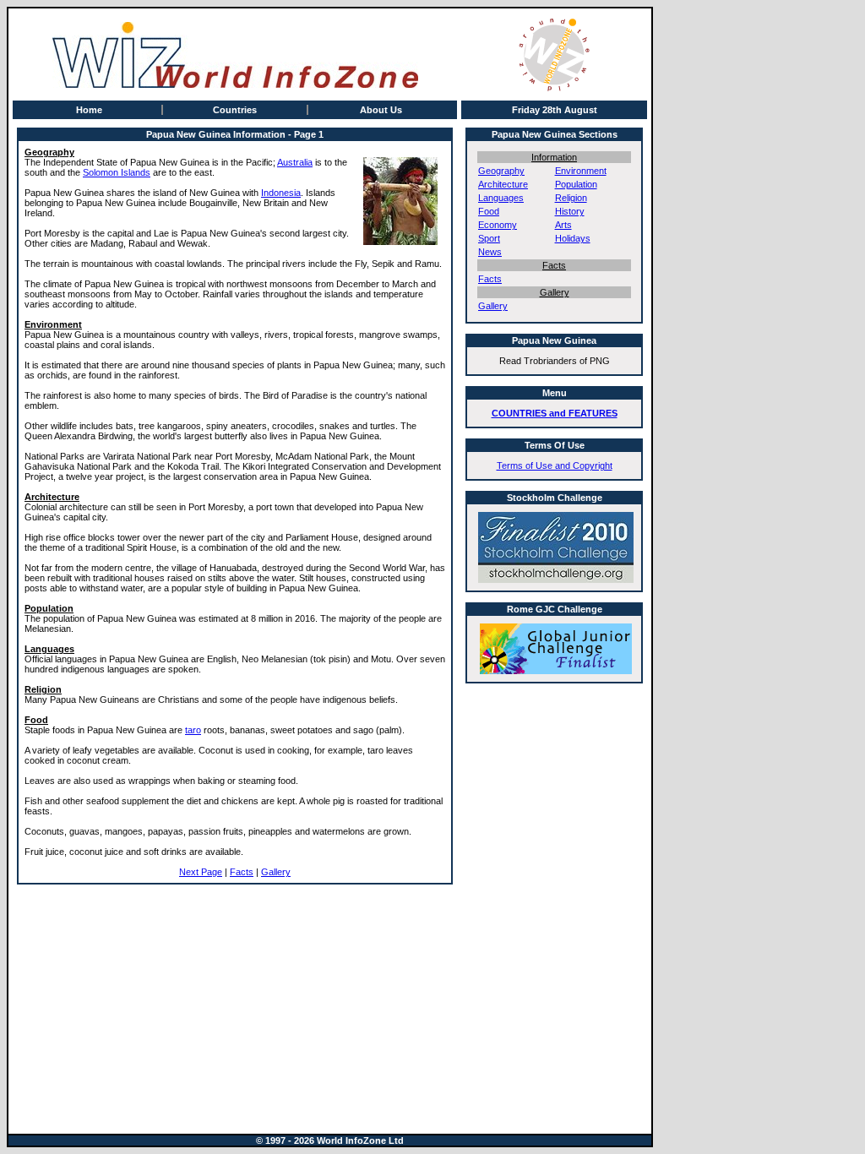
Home (89, 110)
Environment (581, 171)
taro (193, 730)
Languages (501, 198)
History (570, 211)
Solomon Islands (116, 172)
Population (576, 184)
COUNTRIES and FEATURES (554, 413)
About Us (381, 110)
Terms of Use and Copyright (554, 465)
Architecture (503, 184)
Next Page (200, 872)
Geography (501, 171)
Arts (563, 225)
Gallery (276, 872)
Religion (571, 198)
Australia (295, 162)
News (490, 252)
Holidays (572, 238)
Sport (489, 238)
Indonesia (281, 193)
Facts (241, 872)
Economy (497, 225)
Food (488, 211)
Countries (235, 110)
